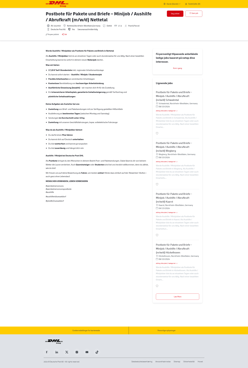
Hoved (200, 361)
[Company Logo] (57, 4)
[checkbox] (193, 14)
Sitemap (177, 361)
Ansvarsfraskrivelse (163, 361)
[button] (175, 14)
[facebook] (47, 352)
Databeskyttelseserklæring (141, 361)
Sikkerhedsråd (189, 361)
